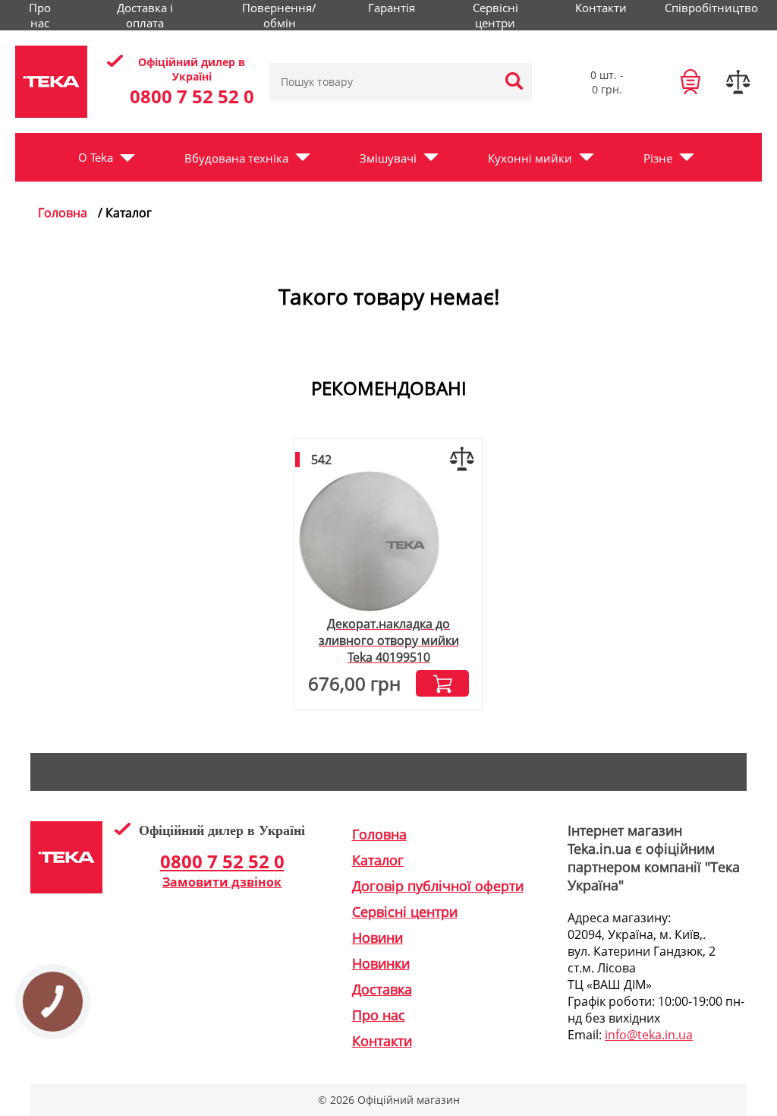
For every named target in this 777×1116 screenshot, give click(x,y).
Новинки (381, 963)
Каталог (378, 860)
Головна (62, 212)
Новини (377, 937)
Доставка (382, 989)
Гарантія (391, 7)
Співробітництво (711, 7)
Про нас (40, 15)
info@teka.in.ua (649, 1034)
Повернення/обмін (279, 15)
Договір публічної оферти (438, 886)
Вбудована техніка (236, 158)
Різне (657, 158)
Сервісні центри (495, 15)
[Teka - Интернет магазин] (51, 82)
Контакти (601, 7)
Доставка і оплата (145, 15)
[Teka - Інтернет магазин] (66, 888)
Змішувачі (388, 158)
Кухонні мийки (530, 158)
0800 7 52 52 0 (192, 96)
